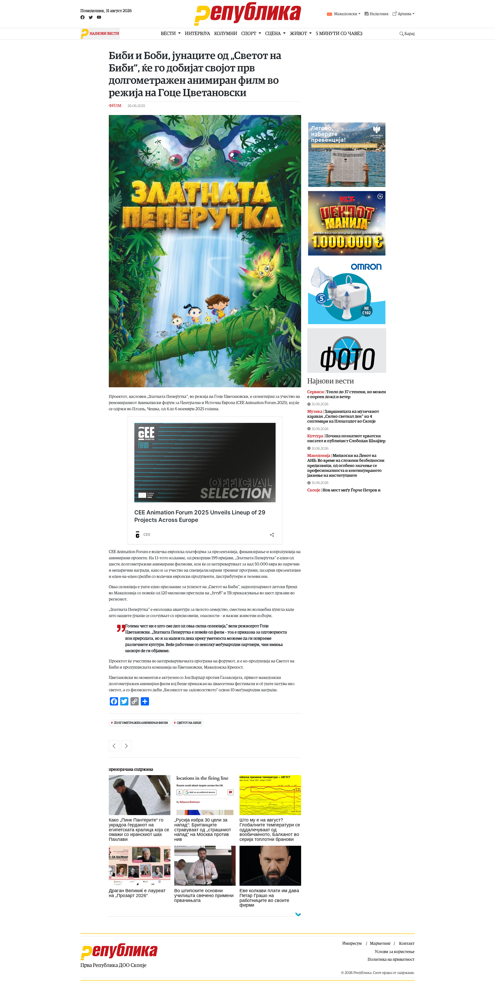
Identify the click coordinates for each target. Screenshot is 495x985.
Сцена (273, 33)
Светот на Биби (189, 722)
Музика (314, 411)
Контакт (407, 943)
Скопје (313, 490)
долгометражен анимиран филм (141, 722)
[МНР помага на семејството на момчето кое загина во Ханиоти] (114, 745)
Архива (404, 14)
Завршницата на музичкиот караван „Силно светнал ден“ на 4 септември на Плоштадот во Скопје (343, 416)
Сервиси (315, 392)
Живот (299, 33)
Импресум (352, 943)
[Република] (247, 14)
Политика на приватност (391, 959)
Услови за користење (395, 952)
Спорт (249, 33)
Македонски (345, 14)
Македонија (318, 456)
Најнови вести (330, 381)
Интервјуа (197, 33)
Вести (169, 33)
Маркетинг (380, 943)
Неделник (379, 14)
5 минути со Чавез (339, 33)
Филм (115, 106)
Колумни (225, 33)
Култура (315, 436)
